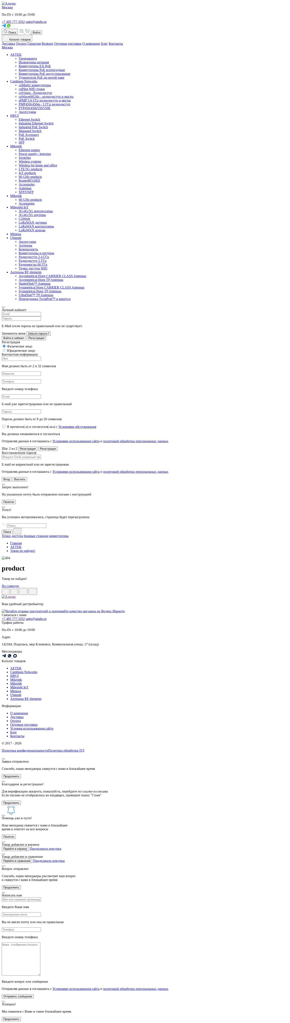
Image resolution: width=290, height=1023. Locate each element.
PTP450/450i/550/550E (35, 108)
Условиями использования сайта (76, 441)
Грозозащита (28, 58)
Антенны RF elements (25, 272)
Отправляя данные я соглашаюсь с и (85, 441)
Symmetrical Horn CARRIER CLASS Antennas (51, 287)
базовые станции (36, 536)
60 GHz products (30, 177)
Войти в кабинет (13, 338)
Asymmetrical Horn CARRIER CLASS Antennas (52, 276)
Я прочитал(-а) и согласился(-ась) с (51, 426)
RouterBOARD (29, 180)
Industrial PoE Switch (33, 127)
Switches (25, 157)
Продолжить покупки (45, 848)
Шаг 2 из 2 (9, 448)
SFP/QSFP (26, 192)
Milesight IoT (19, 207)
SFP (21, 142)
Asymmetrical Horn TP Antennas (41, 280)
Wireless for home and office (38, 165)
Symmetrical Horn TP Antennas (40, 291)
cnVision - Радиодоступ (35, 93)
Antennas (25, 188)
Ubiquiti (15, 238)
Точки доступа (12, 536)
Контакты (116, 43)
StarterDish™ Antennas (35, 283)
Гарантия (34, 43)
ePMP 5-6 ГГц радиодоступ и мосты (45, 100)
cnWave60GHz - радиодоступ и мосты (46, 96)
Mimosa (15, 234)
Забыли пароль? (38, 333)
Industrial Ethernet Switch (36, 123)
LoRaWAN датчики (33, 222)
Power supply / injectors (35, 154)
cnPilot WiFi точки (32, 89)
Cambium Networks (23, 81)
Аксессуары (27, 112)
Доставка (8, 43)
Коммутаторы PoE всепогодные (42, 70)
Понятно (8, 502)
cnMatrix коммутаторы (35, 85)
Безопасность (28, 249)
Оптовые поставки (68, 43)
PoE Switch (27, 138)
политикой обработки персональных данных (135, 441)
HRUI (14, 115)
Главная (16, 543)
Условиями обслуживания (77, 426)
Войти (36, 32)
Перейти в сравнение (17, 861)
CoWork (24, 219)
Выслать (19, 479)
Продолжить (11, 776)
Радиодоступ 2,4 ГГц (34, 257)
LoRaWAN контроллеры (36, 226)
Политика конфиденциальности (25, 750)
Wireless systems (30, 161)
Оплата (21, 43)
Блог (104, 43)
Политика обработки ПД (66, 750)
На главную (10, 586)
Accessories (27, 184)
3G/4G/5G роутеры (32, 215)
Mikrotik (16, 146)
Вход (6, 479)
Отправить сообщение (17, 996)
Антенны (25, 245)
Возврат (47, 43)
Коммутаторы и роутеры (36, 253)
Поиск (12, 32)
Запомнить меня (13, 333)
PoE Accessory (29, 135)
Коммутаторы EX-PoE (35, 66)
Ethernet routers (29, 150)
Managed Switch (30, 131)
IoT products (27, 173)
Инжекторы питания (34, 62)
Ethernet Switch (29, 119)
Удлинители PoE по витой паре (41, 77)
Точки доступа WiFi (33, 268)
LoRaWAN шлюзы (32, 230)
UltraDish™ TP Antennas (36, 295)
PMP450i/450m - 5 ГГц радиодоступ (44, 104)
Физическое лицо (19, 346)
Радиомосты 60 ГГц (33, 264)
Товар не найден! (22, 551)
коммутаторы (59, 536)
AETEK (16, 54)
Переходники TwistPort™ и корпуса (44, 299)
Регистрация (36, 338)
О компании (91, 43)
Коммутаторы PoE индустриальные (44, 73)
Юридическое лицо (21, 350)
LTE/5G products (30, 169)
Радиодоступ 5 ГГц (32, 260)
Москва (7, 7)
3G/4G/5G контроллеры (36, 211)
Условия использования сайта (31, 728)
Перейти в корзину (15, 848)
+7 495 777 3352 (13, 22)
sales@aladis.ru (36, 22)
